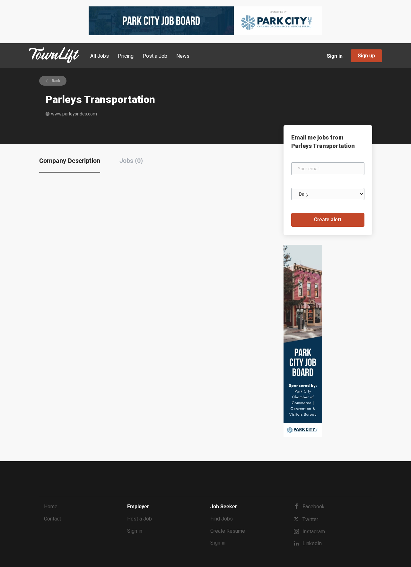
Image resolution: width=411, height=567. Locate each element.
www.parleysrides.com (74, 113)
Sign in (335, 56)
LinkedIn (312, 543)
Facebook (313, 507)
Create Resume (227, 531)
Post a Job (139, 519)
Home (50, 507)
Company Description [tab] (69, 161)
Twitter (310, 519)
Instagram (313, 532)
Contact (52, 519)
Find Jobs (221, 519)
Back (55, 81)
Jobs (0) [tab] (131, 161)
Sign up (366, 56)
